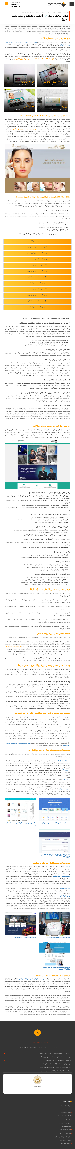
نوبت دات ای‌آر (63, 789)
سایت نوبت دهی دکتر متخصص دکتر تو (56, 823)
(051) (14, 4)
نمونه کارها (39, 1043)
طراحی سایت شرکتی (15, 42)
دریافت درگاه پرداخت (66, 1109)
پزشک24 (67, 866)
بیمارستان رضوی (65, 888)
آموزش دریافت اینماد (66, 1106)
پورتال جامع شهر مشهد (65, 1140)
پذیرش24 (65, 770)
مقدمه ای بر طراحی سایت (64, 1115)
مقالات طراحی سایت (66, 1112)
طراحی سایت (68, 1120)
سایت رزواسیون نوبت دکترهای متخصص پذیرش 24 (55, 856)
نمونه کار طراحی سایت (65, 1143)
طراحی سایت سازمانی (30, 42)
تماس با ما (32, 1043)
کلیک (28, 318)
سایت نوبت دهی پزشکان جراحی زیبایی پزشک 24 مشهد (56, 968)
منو (72, 5)
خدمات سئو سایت (25, 743)
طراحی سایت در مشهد (65, 1133)
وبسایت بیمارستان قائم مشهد (25, 937)
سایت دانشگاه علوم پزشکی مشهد (58, 937)
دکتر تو (66, 780)
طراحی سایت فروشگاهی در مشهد (63, 1137)
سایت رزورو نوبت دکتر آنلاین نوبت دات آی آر (21, 824)
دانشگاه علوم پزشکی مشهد (61, 876)
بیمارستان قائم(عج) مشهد (62, 896)
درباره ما (46, 1043)
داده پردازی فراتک (61, 12)
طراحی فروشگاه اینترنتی (26, 979)
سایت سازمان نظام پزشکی (60, 761)
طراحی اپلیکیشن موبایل (65, 1129)
